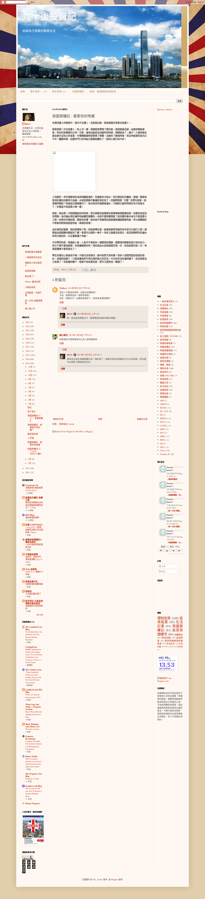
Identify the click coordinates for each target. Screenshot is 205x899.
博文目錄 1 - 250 (38, 91)
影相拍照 (164, 379)
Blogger (114, 879)
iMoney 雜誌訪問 (32, 281)
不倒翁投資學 (31, 554)
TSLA (162, 450)
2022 (28, 326)
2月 (30, 459)
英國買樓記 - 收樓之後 (177, 495)
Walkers (63, 288)
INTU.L (163, 422)
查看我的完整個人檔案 (32, 143)
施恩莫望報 (30, 270)
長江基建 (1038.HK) (169, 336)
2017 (28, 346)
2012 (28, 468)
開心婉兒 (63, 335)
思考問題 (164, 339)
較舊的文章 (142, 419)
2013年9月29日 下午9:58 (79, 288)
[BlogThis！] (86, 269)
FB (161, 414)
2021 (28, 330)
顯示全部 (40, 615)
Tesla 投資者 (31, 569)
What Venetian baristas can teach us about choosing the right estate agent (33, 762)
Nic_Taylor (97, 879)
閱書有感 (164, 393)
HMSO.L (164, 418)
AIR (162, 400)
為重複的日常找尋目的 (34, 607)
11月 (30, 371)
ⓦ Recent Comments (175, 554)
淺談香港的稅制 (32, 517)
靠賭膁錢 (164, 396)
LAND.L (164, 425)
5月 (30, 395)
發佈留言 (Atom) (66, 423)
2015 (28, 355)
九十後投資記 (49, 17)
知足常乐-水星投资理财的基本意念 (34, 602)
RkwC (70, 313)
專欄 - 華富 (165, 364)
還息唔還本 (172, 479)
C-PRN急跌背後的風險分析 (34, 545)
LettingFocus (31, 646)
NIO (162, 432)
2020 (28, 334)
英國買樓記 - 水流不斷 (177, 542)
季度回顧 (164, 326)
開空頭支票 (32, 433)
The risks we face (32, 729)
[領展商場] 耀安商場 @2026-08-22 (34, 489)
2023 (28, 322)
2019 (28, 338)
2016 (28, 351)
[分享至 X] (89, 269)
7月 (30, 387)
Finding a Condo (32, 778)
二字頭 (30, 437)
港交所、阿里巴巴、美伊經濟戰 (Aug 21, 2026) (34, 559)
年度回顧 (164, 312)
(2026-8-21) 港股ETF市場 (34, 573)
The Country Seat (33, 669)
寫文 (29, 407)
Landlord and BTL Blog (34, 691)
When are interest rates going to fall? (33, 695)
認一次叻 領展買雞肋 (33, 302)
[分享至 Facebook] (91, 269)
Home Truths (31, 756)
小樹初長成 (30, 287)
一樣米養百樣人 (167, 301)
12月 (30, 366)
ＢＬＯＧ (164, 411)
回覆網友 (164, 308)
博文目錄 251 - (59, 91)
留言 (163, 571)
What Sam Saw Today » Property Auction (33, 707)
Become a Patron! (164, 109)
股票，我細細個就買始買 (102, 91)
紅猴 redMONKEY (34, 524)
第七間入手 (30, 308)
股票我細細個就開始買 (170, 329)
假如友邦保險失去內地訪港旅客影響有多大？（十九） (34, 505)
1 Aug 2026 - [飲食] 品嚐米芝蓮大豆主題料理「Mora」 (34, 530)
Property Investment (30, 737)
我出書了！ (30, 276)
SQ (161, 443)
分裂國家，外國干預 (33, 294)
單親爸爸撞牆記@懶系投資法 (33, 540)
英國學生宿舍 (166, 354)
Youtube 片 (165, 454)
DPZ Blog (29, 515)
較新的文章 (58, 419)
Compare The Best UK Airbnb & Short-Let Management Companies (33, 745)
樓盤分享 (164, 382)
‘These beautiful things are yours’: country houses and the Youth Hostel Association (33, 677)
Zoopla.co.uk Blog (33, 786)
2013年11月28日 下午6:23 (80, 335)
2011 (28, 472)
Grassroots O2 (31, 485)
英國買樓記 (78, 91)
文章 (163, 566)
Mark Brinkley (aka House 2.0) (32, 725)
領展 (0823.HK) (167, 375)
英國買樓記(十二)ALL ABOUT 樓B (34, 451)
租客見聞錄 (165, 361)
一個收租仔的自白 (33, 257)
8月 (30, 383)
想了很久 (31, 411)
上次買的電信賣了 (33, 593)
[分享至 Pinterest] (94, 269)
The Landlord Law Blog (33, 628)
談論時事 (164, 389)
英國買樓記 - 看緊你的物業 (34, 443)
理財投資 (164, 368)
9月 (30, 379)
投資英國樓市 (166, 322)
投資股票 (164, 319)
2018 (28, 342)
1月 (30, 463)
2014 (28, 359)
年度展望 (164, 315)
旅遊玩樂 (164, 357)
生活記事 (164, 304)
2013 (28, 363)
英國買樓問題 (166, 350)
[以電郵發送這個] (83, 269)
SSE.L (163, 447)
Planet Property (32, 803)
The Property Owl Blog (33, 775)
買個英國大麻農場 (33, 251)
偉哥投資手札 (31, 581)
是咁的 (28, 591)
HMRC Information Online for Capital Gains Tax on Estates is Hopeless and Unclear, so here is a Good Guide (33, 656)
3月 (30, 403)
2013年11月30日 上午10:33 (89, 354)
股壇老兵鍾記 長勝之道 (34, 498)
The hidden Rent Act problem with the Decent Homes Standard (33, 635)
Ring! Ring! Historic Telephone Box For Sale (33, 714)
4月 (30, 399)
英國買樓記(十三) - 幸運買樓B (35, 418)
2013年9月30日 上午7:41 (88, 313)
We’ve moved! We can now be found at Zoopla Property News (33, 792)
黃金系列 (164, 371)
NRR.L (163, 436)
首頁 (22, 91)
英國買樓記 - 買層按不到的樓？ (34, 427)
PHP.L (163, 439)
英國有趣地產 (166, 343)
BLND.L (164, 407)
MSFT (163, 429)
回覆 (61, 302)
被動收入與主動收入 (33, 264)
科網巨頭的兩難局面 (34, 584)
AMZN (163, 404)
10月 (30, 375)
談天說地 (164, 386)
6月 (30, 391)
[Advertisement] (32, 195)
